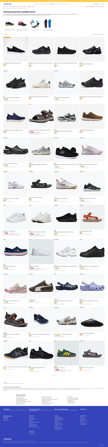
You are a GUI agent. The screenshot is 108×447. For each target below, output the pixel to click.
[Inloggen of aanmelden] (102, 4)
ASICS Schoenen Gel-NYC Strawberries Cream (11, 300)
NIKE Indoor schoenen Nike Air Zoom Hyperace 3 (88, 198)
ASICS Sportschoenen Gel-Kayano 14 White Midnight (63, 334)
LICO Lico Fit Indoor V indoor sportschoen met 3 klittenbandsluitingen (15, 366)
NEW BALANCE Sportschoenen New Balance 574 (37, 367)
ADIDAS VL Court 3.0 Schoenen (59, 367)
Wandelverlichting (70, 400)
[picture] (15, 49)
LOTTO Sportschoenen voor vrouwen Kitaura (11, 198)
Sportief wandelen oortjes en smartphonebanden (23, 401)
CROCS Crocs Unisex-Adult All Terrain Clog (10, 163)
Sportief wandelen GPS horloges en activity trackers (50, 399)
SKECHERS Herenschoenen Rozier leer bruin (87, 130)
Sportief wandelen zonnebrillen (46, 400)
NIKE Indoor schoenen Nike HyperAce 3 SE (61, 198)
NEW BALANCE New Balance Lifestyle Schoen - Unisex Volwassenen (65, 266)
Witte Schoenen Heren (19, 404)
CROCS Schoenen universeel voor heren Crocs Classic (63, 300)
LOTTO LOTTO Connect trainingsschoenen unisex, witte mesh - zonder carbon (66, 165)
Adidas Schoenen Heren (45, 401)
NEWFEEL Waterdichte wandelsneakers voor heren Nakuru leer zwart (91, 96)
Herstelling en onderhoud (100, 6)
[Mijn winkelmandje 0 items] (104, 4)
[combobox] (102, 34)
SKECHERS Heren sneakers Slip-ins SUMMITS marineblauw (13, 130)
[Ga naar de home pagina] (7, 4)
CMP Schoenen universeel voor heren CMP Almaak (11, 334)
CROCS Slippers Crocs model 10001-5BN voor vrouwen (89, 300)
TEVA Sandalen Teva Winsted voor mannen (87, 367)
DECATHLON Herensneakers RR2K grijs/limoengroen (37, 164)
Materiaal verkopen (92, 6)
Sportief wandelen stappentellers (21, 400)
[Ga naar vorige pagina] (50, 376)
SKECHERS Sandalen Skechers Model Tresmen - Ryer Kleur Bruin (39, 130)
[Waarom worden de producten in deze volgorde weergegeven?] (93, 34)
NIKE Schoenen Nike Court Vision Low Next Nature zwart (89, 266)
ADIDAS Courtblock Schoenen (34, 266)
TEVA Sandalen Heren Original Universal (35, 197)
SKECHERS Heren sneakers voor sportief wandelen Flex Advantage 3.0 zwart (41, 63)
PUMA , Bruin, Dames (32, 299)
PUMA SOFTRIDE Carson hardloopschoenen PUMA (11, 97)
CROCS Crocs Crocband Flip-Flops (9, 266)
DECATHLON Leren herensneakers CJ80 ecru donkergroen (38, 96)
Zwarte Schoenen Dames (45, 404)
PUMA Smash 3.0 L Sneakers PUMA (9, 231)
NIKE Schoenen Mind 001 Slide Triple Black (87, 333)
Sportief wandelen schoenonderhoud (73, 399)
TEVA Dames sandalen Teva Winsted (86, 231)
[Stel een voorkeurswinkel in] (94, 4)
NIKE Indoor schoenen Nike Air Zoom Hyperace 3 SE (88, 164)
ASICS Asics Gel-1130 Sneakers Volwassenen (61, 97)
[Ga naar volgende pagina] (58, 376)
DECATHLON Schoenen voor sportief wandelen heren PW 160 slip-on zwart (65, 63)
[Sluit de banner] (104, 1)
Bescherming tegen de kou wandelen (21, 399)
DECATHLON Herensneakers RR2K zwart (86, 63)
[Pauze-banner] (102, 1)
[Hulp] (100, 4)
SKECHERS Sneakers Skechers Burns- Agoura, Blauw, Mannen (39, 334)
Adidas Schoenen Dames (71, 401)
